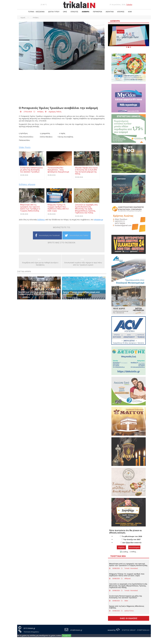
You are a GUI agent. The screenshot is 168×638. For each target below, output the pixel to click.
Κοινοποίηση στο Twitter (79, 235)
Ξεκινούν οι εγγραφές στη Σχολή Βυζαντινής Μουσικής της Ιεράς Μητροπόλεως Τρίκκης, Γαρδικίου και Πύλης (128, 586)
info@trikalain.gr (76, 630)
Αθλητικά (110, 12)
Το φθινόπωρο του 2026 (132, 536)
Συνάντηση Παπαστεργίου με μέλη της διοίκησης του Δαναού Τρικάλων (125, 597)
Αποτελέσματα (134, 547)
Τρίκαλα (129, 4)
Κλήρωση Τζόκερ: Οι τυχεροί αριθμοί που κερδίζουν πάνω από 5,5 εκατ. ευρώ (126, 575)
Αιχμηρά (85, 12)
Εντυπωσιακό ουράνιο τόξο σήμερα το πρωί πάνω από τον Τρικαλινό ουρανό (83, 263)
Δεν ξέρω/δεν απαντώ (131, 542)
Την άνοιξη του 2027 (131, 539)
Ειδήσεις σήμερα (27, 184)
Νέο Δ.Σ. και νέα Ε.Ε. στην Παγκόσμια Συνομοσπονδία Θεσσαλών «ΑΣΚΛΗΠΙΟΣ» (37, 293)
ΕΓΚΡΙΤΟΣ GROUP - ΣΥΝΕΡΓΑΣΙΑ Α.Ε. (135, 630)
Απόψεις (120, 12)
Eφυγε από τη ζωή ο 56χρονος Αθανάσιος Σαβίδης (126, 607)
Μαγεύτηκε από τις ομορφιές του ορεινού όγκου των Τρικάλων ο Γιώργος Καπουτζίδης (128, 564)
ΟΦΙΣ (65, 12)
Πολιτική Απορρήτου (31, 632)
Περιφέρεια (97, 12)
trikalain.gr (98, 219)
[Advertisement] (62, 88)
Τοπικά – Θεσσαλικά (36, 12)
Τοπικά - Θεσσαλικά (131, 568)
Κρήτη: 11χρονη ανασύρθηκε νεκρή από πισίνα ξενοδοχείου (81, 293)
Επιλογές (74, 12)
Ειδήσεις (41, 219)
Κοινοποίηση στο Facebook (49, 235)
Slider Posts (25, 147)
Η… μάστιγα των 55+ (128, 38)
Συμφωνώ (66, 635)
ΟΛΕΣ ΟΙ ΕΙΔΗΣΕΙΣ (128, 618)
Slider (126, 601)
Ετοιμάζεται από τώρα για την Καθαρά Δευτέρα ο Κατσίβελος (40, 263)
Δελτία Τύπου (53, 12)
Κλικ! (130, 12)
